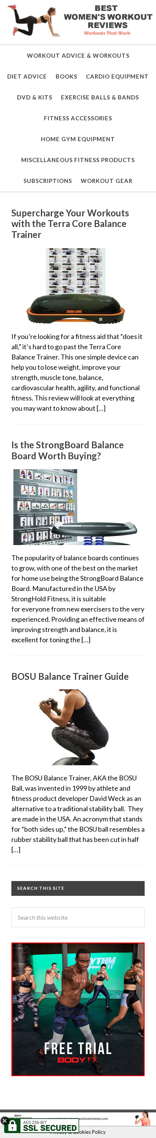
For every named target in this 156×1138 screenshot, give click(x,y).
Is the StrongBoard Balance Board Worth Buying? (67, 450)
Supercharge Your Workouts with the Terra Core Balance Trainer (70, 223)
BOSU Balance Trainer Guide (70, 676)
